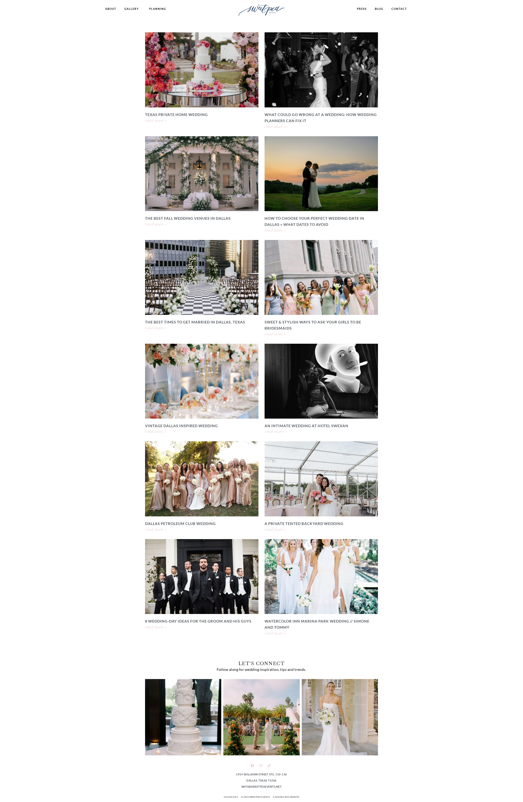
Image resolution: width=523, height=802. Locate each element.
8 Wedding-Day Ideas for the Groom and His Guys (198, 621)
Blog (379, 8)
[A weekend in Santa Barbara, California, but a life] (261, 717)
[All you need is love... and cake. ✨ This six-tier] (183, 717)
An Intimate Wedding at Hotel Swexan (306, 426)
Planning (157, 8)
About (110, 8)
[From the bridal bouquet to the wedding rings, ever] (340, 717)
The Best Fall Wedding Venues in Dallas (188, 218)
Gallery (131, 8)
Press (362, 8)
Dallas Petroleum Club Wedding (180, 523)
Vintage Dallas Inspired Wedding (181, 426)
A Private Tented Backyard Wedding (304, 523)
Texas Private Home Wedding (176, 114)
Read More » (156, 120)
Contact (399, 8)
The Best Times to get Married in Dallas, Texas (195, 322)
